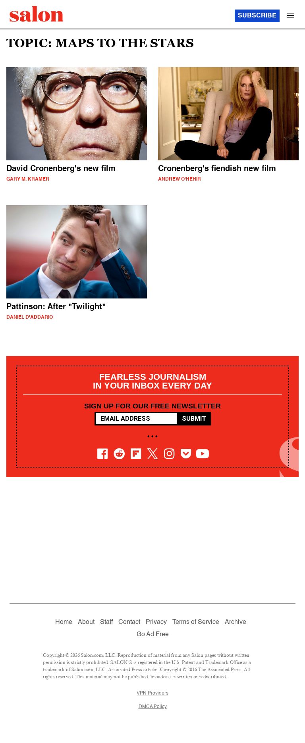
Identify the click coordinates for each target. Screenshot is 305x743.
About (86, 622)
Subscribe (257, 16)
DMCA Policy (153, 707)
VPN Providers (152, 693)
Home (63, 622)
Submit (194, 418)
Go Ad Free (153, 634)
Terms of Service (195, 622)
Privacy (156, 622)
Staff (106, 622)
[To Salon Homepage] (37, 14)
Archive (235, 622)
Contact (129, 622)
